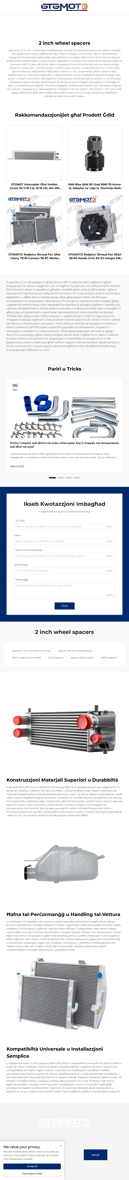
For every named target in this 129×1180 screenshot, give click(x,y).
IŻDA (64, 605)
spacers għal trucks (82, 657)
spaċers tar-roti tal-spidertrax (75, 650)
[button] (52, 477)
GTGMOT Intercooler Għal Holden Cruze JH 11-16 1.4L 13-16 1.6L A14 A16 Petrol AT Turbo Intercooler (34, 186)
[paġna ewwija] (64, 7)
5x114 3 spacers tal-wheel (26, 657)
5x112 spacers (55, 657)
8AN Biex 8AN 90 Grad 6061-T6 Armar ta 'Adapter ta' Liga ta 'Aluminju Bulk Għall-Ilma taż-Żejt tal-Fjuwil (94, 186)
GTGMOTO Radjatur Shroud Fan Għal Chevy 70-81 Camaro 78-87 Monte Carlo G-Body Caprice (34, 256)
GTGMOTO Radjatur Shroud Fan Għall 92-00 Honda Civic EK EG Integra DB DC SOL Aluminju (94, 256)
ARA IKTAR (17, 466)
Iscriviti (95, 1154)
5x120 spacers (109, 657)
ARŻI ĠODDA (34, 152)
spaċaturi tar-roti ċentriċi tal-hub (31, 650)
